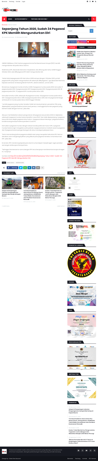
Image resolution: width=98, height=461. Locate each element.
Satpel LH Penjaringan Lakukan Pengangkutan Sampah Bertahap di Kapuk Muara (11, 193)
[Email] (38, 167)
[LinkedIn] (29, 167)
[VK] (34, 167)
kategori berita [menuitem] (21, 19)
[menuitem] (4, 19)
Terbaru (82, 47)
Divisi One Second (15, 458)
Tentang (11, 1)
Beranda (4, 1)
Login (23, 1)
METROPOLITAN (20, 162)
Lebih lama (60, 206)
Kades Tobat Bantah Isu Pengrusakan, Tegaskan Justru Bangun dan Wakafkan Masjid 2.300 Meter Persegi (53, 194)
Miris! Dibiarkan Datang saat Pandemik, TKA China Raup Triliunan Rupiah (86, 76)
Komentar (91, 47)
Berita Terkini (13, 25)
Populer (72, 47)
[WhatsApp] (25, 167)
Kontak (18, 1)
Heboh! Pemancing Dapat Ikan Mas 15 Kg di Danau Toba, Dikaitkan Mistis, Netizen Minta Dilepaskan (85, 65)
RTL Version (92, 458)
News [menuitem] (10, 19)
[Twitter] (21, 167)
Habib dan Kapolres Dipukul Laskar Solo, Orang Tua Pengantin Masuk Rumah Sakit (86, 54)
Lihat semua (61, 173)
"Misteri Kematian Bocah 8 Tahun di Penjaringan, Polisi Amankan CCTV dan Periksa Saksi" (82, 441)
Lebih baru (6, 206)
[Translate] (91, 31)
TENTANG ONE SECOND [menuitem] (39, 19)
